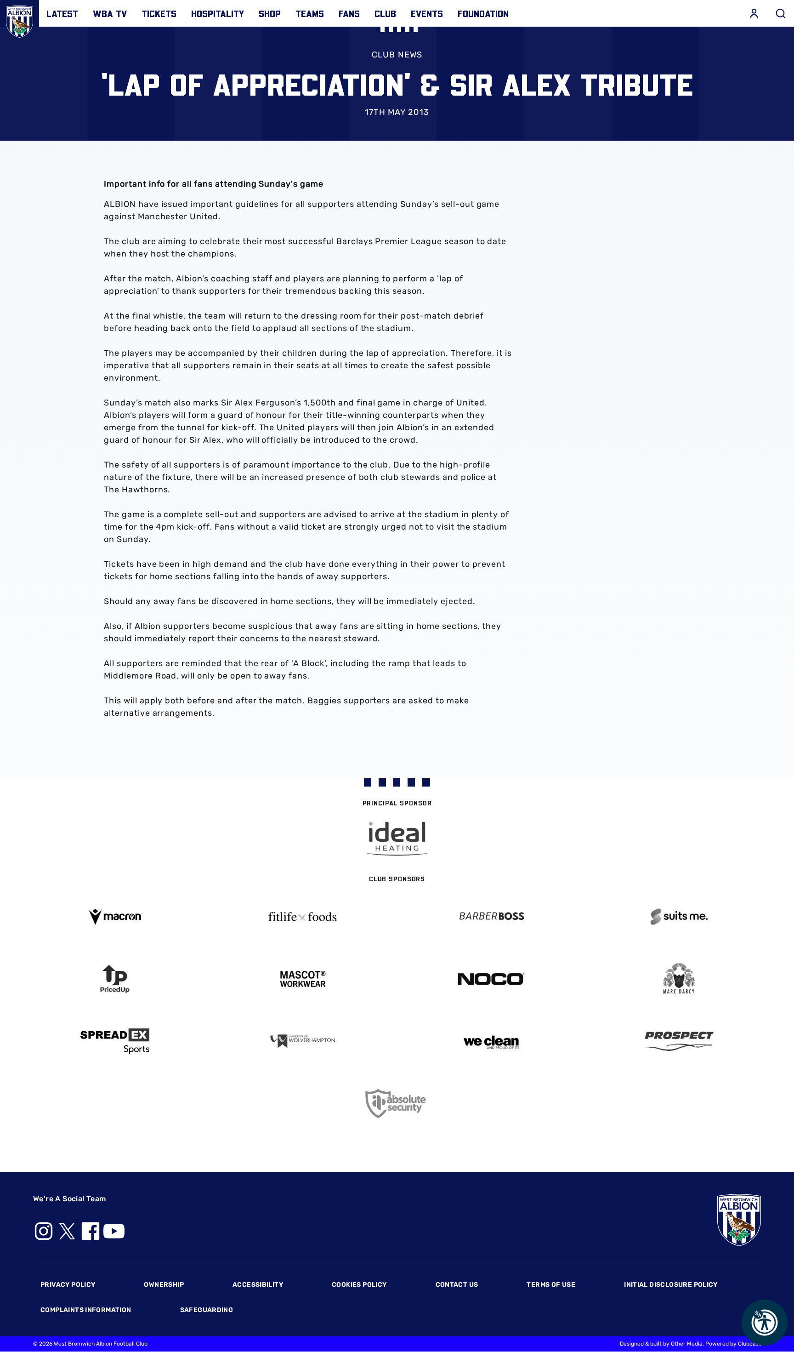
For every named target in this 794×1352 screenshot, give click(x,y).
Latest (62, 13)
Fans (349, 13)
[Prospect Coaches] (679, 1041)
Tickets (159, 13)
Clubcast (749, 1344)
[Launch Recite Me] (765, 1323)
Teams (309, 13)
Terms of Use (551, 1285)
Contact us (457, 1285)
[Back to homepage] (19, 19)
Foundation (483, 13)
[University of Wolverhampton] (303, 1041)
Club (385, 13)
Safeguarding (206, 1310)
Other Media (687, 1344)
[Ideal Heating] (397, 839)
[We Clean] (491, 1041)
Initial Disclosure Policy (671, 1285)
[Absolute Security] (397, 1104)
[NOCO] (491, 979)
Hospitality (217, 13)
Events (427, 13)
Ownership (164, 1285)
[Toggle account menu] (754, 13)
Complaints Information (85, 1310)
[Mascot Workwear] (303, 979)
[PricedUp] (115, 979)
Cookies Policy (359, 1285)
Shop (270, 13)
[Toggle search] (780, 13)
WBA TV (110, 13)
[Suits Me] (679, 917)
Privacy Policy (67, 1285)
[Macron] (115, 916)
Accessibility (258, 1285)
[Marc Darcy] (679, 979)
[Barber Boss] (491, 917)
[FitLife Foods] (303, 916)
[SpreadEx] (115, 1041)
